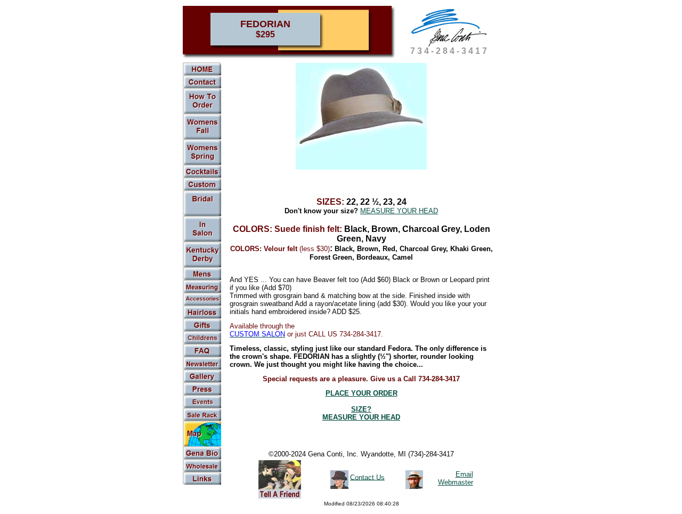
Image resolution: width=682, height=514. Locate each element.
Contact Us (367, 477)
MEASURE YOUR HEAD (399, 211)
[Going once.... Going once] (202, 239)
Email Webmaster (455, 478)
